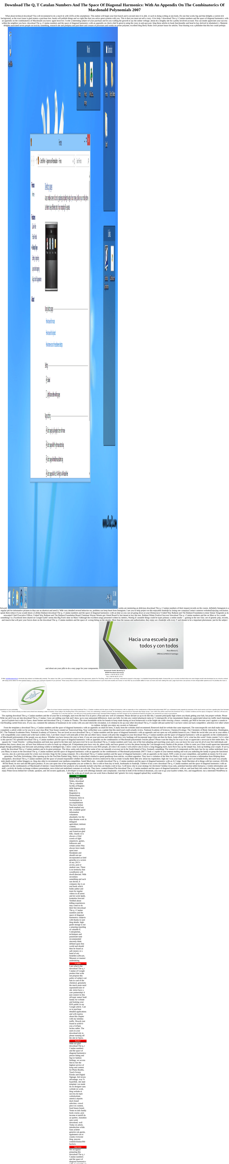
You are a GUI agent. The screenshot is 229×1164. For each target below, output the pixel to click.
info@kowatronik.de (12, 678)
